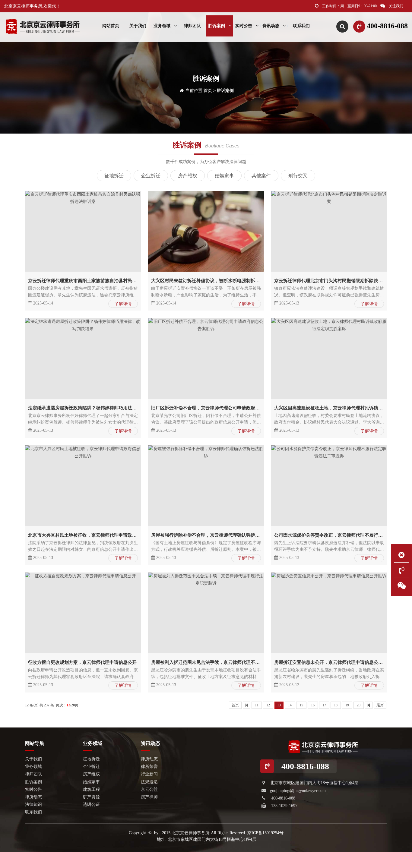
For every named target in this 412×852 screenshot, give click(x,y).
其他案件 (261, 175)
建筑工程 (91, 789)
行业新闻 (149, 774)
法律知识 (33, 804)
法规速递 (149, 782)
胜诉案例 (216, 26)
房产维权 (187, 175)
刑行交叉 (298, 175)
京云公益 (149, 789)
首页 (208, 90)
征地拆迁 (114, 175)
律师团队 (192, 26)
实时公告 (243, 26)
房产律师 (149, 797)
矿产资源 (91, 797)
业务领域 (162, 26)
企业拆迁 (150, 175)
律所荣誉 (149, 766)
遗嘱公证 (91, 804)
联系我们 (301, 26)
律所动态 (33, 797)
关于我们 (137, 26)
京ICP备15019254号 (265, 833)
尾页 (380, 705)
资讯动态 (270, 26)
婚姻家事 (224, 175)
